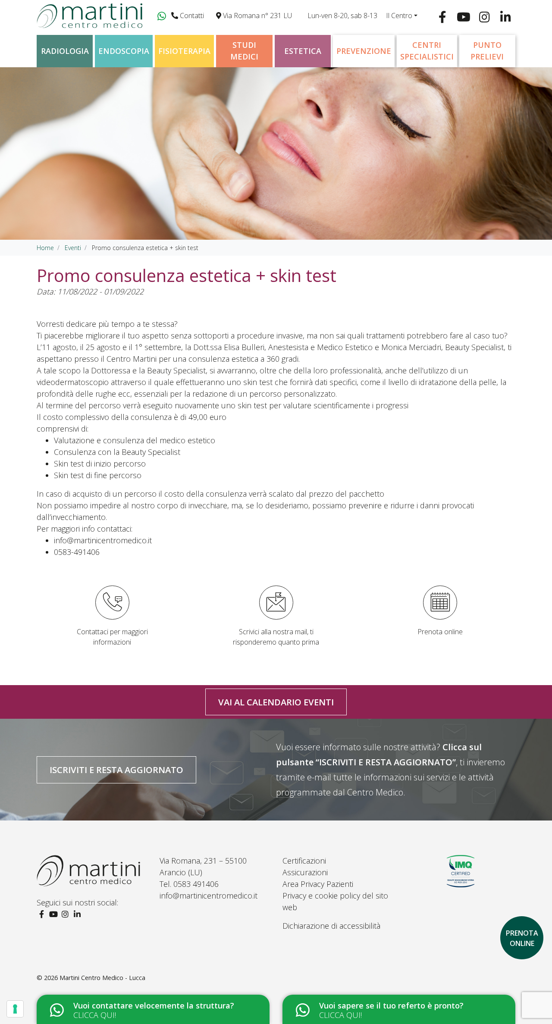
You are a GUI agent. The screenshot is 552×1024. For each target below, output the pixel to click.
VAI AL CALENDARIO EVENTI (276, 702)
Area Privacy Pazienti (317, 884)
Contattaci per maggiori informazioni (112, 637)
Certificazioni (304, 860)
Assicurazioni (305, 872)
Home (45, 248)
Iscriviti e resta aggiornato (116, 770)
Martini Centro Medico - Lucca (102, 978)
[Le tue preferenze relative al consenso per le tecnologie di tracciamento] (15, 1009)
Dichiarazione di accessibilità (331, 926)
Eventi (73, 248)
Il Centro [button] (399, 15)
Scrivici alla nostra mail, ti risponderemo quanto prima (276, 637)
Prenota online (440, 631)
